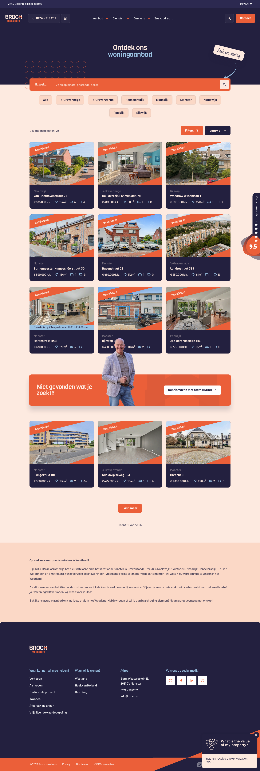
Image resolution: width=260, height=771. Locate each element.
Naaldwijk (210, 100)
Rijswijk (141, 113)
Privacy (66, 764)
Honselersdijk (134, 100)
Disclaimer (82, 764)
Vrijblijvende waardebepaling (48, 712)
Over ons (139, 18)
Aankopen (36, 685)
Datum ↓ (215, 130)
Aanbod (98, 18)
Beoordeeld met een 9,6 (28, 3)
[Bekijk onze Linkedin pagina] (191, 680)
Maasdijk (162, 100)
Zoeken (224, 84)
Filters (189, 130)
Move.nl (244, 3)
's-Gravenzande (103, 100)
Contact (245, 18)
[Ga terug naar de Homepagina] (38, 649)
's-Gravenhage (70, 100)
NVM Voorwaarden (104, 764)
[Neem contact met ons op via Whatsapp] (202, 680)
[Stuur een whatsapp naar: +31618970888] (65, 18)
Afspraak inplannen (42, 705)
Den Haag (81, 692)
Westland (81, 678)
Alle (45, 100)
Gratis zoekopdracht (42, 692)
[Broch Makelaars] (250, 257)
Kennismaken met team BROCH (190, 390)
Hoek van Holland (86, 685)
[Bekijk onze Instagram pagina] (170, 680)
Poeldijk (118, 113)
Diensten (118, 18)
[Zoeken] (229, 18)
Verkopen (36, 678)
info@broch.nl (129, 696)
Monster (186, 100)
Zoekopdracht (164, 18)
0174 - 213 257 (46, 18)
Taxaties (35, 699)
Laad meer (130, 508)
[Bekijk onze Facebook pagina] (181, 680)
